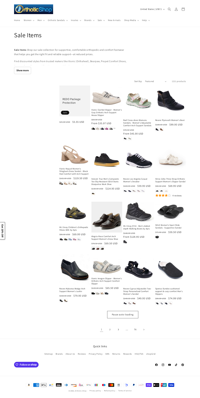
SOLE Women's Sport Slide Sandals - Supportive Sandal (168, 226)
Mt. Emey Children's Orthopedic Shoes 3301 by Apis (73, 228)
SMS (107, 353)
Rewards (127, 353)
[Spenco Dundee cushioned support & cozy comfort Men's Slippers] (170, 269)
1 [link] (101, 329)
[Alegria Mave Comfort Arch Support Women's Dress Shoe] (106, 217)
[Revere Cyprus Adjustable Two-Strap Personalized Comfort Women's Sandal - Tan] (134, 303)
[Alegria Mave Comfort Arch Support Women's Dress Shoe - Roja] (98, 248)
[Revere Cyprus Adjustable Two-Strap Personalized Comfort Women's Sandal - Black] (125, 303)
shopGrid (151, 353)
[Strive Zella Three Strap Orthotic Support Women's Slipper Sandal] (170, 159)
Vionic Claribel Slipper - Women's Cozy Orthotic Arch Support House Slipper (106, 112)
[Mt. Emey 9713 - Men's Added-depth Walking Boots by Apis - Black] (125, 242)
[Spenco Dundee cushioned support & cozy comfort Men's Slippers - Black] (157, 303)
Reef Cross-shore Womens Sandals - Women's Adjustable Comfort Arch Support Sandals (137, 123)
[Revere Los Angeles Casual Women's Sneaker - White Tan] (143, 191)
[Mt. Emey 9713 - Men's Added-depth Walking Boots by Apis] (138, 212)
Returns (116, 353)
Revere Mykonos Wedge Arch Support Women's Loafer (72, 290)
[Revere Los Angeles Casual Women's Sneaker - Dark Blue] (130, 191)
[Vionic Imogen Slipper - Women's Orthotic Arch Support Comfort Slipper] (106, 264)
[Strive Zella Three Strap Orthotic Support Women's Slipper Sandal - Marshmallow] (166, 191)
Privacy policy (95, 391)
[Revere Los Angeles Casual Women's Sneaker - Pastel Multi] (138, 191)
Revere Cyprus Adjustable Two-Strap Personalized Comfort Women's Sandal (137, 291)
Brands (59, 353)
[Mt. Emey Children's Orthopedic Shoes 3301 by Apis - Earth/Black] (66, 239)
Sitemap (48, 353)
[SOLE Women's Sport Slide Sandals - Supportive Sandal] (170, 211)
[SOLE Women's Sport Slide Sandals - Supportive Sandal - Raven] (157, 237)
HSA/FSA (139, 353)
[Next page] (143, 329)
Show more (22, 70)
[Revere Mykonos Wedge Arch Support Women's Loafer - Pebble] (66, 300)
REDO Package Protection (71, 100)
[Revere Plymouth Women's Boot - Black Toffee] (157, 129)
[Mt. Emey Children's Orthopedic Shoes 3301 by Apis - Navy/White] (70, 239)
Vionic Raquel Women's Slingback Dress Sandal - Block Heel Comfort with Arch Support (74, 171)
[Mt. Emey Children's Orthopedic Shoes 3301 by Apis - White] (79, 239)
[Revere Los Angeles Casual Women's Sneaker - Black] (125, 191)
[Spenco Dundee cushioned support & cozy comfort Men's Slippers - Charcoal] (161, 303)
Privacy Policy (95, 353)
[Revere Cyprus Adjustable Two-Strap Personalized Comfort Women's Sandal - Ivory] (130, 303)
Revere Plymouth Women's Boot (170, 120)
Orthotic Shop (80, 391)
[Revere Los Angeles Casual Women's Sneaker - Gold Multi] (134, 191)
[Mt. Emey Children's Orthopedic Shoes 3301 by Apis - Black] (61, 239)
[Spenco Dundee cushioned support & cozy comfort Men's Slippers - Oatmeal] (170, 303)
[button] (29, 20)
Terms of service (124, 391)
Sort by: (138, 81)
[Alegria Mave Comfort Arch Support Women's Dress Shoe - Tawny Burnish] (102, 248)
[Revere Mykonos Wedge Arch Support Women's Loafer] (74, 269)
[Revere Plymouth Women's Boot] (170, 100)
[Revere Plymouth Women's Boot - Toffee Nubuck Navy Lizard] (161, 129)
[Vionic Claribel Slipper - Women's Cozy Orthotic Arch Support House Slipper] (106, 95)
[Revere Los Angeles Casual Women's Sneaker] (138, 159)
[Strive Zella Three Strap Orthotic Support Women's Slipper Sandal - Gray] (161, 191)
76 (135, 329)
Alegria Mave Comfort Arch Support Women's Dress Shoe (104, 237)
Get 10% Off (2, 230)
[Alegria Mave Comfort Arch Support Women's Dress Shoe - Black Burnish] (93, 248)
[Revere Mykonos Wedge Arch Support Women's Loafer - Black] (61, 300)
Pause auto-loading (123, 314)
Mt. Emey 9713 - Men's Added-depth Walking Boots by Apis (136, 227)
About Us (70, 353)
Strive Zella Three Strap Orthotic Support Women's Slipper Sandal (170, 180)
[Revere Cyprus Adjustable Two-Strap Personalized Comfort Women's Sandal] (138, 269)
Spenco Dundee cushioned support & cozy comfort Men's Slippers (169, 291)
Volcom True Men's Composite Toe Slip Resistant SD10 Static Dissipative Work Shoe (105, 182)
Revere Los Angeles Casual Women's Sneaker (135, 180)
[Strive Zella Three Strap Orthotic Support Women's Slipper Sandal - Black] (157, 191)
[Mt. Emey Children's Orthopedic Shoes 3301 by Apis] (74, 212)
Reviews (82, 353)
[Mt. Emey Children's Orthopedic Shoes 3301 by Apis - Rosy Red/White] (75, 239)
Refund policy (109, 391)
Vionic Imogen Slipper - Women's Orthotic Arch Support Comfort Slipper (106, 281)
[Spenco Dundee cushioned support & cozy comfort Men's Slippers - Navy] (166, 303)
